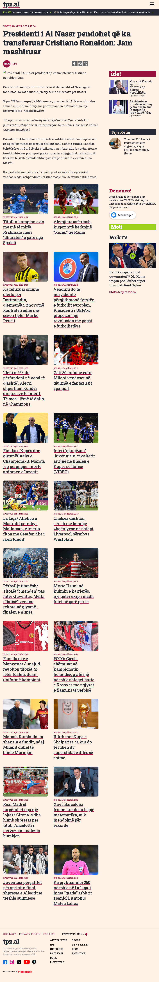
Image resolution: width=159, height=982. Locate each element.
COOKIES (48, 934)
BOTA (53, 957)
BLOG (75, 949)
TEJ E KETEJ (80, 944)
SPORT (76, 940)
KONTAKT (9, 934)
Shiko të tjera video (122, 292)
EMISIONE (78, 953)
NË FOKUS (56, 949)
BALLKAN (56, 953)
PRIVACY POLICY (29, 934)
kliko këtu (134, 203)
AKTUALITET (58, 940)
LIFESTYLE (57, 962)
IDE (52, 944)
